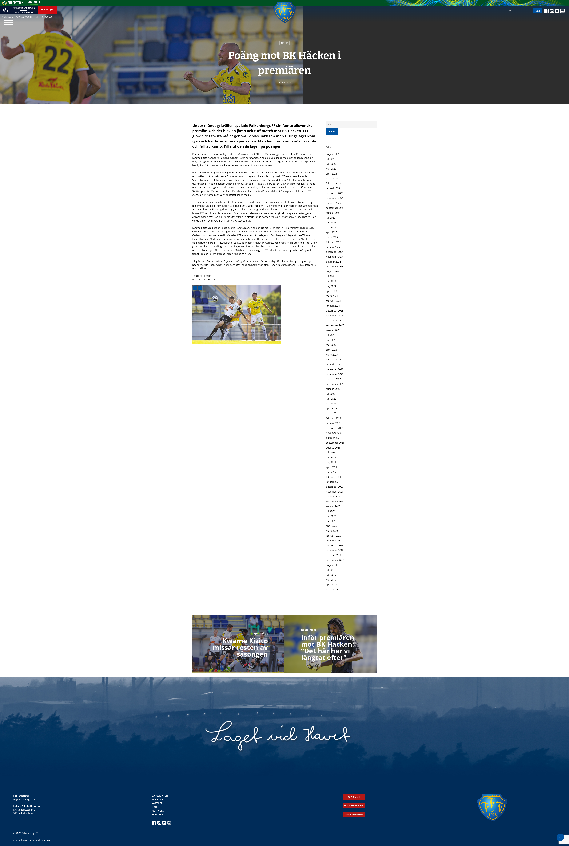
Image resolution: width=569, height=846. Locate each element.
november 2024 (334, 256)
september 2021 (335, 442)
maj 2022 (331, 403)
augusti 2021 (333, 447)
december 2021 (334, 428)
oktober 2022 (333, 379)
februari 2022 (333, 418)
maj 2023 (331, 344)
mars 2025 (332, 237)
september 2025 (335, 207)
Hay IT (46, 840)
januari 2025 (333, 247)
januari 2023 (333, 364)
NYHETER (157, 807)
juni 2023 (331, 340)
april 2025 (331, 232)
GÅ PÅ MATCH (160, 796)
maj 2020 (331, 521)
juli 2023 (330, 335)
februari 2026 (333, 183)
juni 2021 (331, 457)
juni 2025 (331, 222)
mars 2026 (332, 178)
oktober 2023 (333, 320)
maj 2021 (331, 462)
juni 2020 (331, 516)
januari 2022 (333, 423)
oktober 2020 (333, 496)
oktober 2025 (333, 203)
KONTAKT (157, 814)
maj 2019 (331, 579)
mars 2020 (332, 530)
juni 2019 (331, 574)
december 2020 (334, 486)
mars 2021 (332, 472)
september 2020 (335, 501)
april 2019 (331, 584)
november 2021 (334, 433)
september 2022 (335, 384)
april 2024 (331, 291)
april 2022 (331, 408)
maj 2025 (331, 227)
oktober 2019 (333, 555)
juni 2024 (331, 281)
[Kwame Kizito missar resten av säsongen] (238, 644)
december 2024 (334, 252)
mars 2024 (332, 296)
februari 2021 (333, 477)
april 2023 (331, 349)
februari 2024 (333, 300)
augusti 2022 (333, 389)
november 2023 (334, 315)
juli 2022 (330, 393)
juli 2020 (330, 511)
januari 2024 (333, 305)
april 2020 (331, 526)
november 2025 (334, 198)
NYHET (284, 43)
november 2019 (334, 550)
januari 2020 (333, 540)
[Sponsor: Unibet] (34, 4)
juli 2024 (330, 276)
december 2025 (334, 193)
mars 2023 (332, 354)
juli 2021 (330, 452)
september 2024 (335, 266)
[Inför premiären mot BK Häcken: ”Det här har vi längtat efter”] (330, 644)
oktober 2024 (333, 261)
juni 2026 (331, 163)
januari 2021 (333, 481)
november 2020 (334, 491)
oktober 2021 (333, 437)
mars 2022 (332, 413)
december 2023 (334, 310)
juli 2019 (330, 570)
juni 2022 (331, 398)
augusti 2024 (333, 271)
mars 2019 (332, 589)
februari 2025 (333, 242)
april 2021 (331, 467)
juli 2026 (330, 159)
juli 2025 (330, 217)
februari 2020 (333, 535)
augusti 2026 (333, 154)
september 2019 (335, 560)
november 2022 (334, 374)
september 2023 (335, 325)
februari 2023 (333, 359)
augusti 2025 (333, 212)
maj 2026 (331, 168)
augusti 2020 (333, 506)
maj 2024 (331, 286)
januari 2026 (333, 188)
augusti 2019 (333, 565)
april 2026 (331, 173)
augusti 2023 (333, 330)
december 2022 (334, 369)
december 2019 (334, 545)
